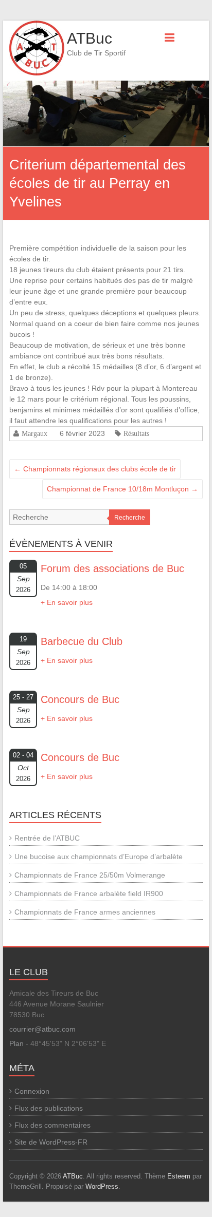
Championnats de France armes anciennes (84, 912)
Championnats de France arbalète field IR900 (88, 893)
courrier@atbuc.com (42, 1029)
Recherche (129, 517)
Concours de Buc (80, 699)
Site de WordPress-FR (50, 1142)
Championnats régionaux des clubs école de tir (95, 469)
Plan (16, 1043)
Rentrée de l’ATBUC (47, 838)
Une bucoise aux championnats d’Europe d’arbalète (98, 856)
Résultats (136, 433)
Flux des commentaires (52, 1125)
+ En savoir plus (67, 602)
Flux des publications (48, 1108)
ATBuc (89, 38)
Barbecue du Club (81, 641)
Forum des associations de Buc (112, 568)
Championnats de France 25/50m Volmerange (89, 875)
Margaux (34, 433)
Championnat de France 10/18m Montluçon (122, 489)
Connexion (31, 1091)
